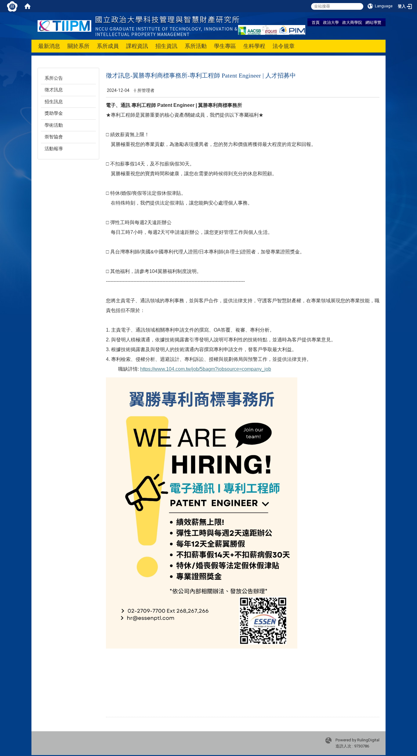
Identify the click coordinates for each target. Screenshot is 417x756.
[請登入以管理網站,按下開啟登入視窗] (12, 6)
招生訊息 (54, 101)
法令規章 (284, 46)
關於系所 (78, 46)
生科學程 (254, 46)
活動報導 (54, 148)
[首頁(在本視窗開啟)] (27, 6)
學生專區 (225, 46)
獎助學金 (54, 113)
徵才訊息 (54, 90)
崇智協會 (54, 137)
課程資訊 (137, 46)
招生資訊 (166, 46)
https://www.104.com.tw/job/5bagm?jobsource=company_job (205, 369)
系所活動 (196, 46)
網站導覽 (373, 22)
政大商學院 (352, 22)
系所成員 (108, 46)
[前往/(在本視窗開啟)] (138, 25)
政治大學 (331, 22)
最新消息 (49, 46)
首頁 (316, 22)
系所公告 (54, 78)
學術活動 (54, 125)
